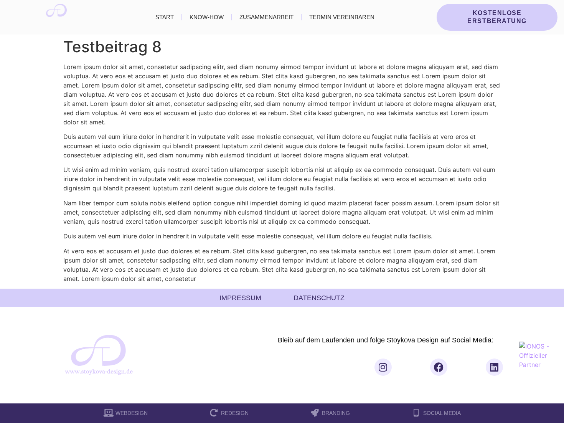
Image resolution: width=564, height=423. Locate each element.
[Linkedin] (494, 367)
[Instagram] (383, 367)
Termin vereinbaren (341, 17)
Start (164, 17)
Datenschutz (319, 298)
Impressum (240, 298)
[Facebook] (438, 367)
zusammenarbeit (266, 17)
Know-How (207, 17)
